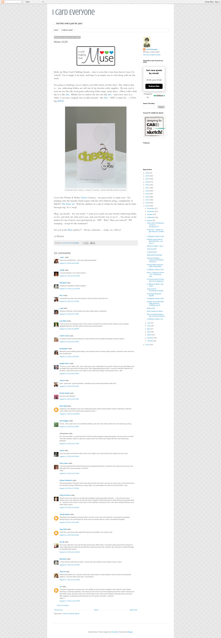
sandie (62, 270)
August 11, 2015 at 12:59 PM (69, 414)
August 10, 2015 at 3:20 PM (69, 342)
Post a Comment (63, 605)
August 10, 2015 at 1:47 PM (69, 314)
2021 (147, 188)
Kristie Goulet (65, 393)
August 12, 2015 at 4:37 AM (69, 444)
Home (56, 30)
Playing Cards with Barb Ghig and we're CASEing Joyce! (155, 303)
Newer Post (58, 610)
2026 (147, 173)
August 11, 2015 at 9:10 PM (69, 427)
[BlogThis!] (86, 243)
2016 (147, 203)
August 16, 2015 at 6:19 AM (69, 522)
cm (61, 587)
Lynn (61, 308)
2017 (147, 200)
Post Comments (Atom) (71, 614)
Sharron (62, 572)
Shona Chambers (66, 480)
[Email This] (84, 243)
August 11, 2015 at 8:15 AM (69, 374)
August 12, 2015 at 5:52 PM (69, 456)
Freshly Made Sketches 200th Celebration (155, 265)
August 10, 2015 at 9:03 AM (69, 263)
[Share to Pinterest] (94, 243)
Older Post (133, 610)
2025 (147, 176)
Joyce (62, 450)
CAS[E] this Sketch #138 (155, 236)
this (67, 94)
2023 (147, 182)
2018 (147, 197)
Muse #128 (151, 308)
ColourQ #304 (152, 252)
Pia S (61, 295)
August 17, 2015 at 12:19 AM (70, 580)
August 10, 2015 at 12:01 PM (70, 276)
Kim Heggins (64, 421)
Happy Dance (64, 363)
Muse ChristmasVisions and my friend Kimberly (156, 315)
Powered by (148, 95)
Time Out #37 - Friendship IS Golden (155, 290)
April (149, 332)
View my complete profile (152, 55)
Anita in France (65, 495)
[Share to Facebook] (91, 243)
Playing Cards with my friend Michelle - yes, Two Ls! (155, 241)
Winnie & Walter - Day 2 (155, 246)
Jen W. (62, 542)
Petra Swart (64, 463)
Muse (70, 229)
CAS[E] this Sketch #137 (155, 270)
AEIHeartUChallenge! (154, 255)
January (150, 341)
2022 (147, 185)
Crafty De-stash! (67, 30)
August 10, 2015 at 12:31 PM (70, 289)
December (151, 208)
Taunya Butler (65, 514)
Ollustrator (114, 632)
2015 (147, 206)
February (150, 338)
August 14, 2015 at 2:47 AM (69, 473)
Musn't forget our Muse (155, 311)
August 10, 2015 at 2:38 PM (69, 329)
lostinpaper (64, 349)
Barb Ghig (63, 406)
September (151, 217)
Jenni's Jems (64, 336)
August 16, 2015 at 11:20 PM (69, 565)
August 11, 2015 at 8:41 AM (69, 399)
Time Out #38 (151, 249)
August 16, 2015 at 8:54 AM (69, 535)
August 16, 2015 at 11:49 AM (69, 552)
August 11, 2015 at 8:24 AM (69, 386)
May (149, 329)
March (149, 335)
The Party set (68, 203)
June (149, 326)
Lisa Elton (63, 321)
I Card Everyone (73, 12)
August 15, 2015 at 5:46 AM (69, 507)
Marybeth (63, 283)
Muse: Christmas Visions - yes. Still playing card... (155, 274)
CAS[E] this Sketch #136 (155, 298)
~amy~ (62, 257)
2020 (147, 191)
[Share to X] (89, 243)
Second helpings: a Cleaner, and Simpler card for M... (155, 260)
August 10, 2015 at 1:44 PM (69, 301)
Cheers (84, 197)
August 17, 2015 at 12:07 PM (70, 601)
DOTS (60, 100)
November (151, 211)
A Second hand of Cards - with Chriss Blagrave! (156, 280)
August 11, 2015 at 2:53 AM (69, 356)
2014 (147, 345)
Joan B (62, 380)
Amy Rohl (63, 529)
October (150, 214)
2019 (147, 194)
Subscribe (153, 86)
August (149, 220)
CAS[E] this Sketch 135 (155, 319)
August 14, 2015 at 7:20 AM (69, 488)
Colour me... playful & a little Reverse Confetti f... (155, 231)
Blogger (130, 632)
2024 (147, 179)
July (148, 323)
